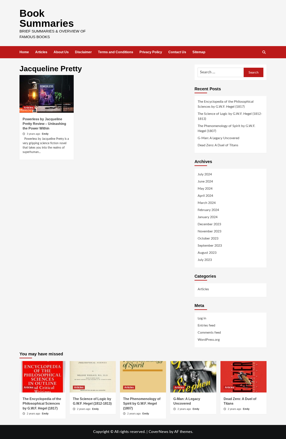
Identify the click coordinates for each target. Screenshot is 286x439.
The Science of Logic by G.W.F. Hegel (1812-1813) (230, 116)
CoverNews (158, 432)
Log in (202, 318)
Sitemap (198, 52)
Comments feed (209, 332)
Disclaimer (83, 52)
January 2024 (208, 217)
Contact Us (177, 52)
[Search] (264, 52)
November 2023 (209, 231)
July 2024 (205, 174)
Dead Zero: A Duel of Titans (218, 145)
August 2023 (207, 252)
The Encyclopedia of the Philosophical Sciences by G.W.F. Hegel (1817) (226, 104)
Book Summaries (46, 18)
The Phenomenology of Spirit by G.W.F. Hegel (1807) (226, 128)
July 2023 (205, 260)
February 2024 (208, 210)
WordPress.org (209, 339)
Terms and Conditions (115, 52)
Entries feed (206, 325)
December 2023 (209, 224)
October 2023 (208, 238)
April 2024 (205, 195)
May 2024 (205, 188)
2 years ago (34, 413)
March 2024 (207, 203)
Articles (41, 52)
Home (24, 52)
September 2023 (210, 245)
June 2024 (205, 181)
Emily (45, 133)
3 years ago (34, 133)
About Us (61, 52)
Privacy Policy (150, 52)
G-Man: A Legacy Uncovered (218, 138)
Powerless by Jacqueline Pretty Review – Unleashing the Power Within (44, 123)
